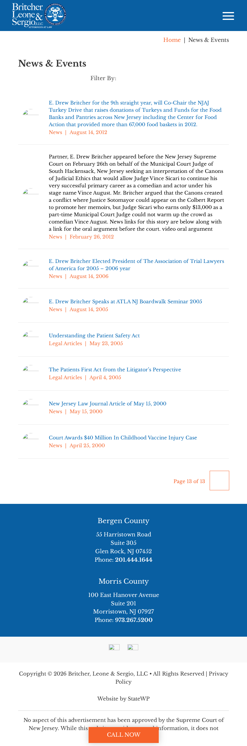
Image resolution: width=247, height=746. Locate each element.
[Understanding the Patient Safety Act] (35, 339)
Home (172, 40)
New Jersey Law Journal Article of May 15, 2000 (107, 404)
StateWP (139, 699)
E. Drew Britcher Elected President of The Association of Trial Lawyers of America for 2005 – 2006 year (136, 264)
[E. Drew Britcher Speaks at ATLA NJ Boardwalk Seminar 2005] (35, 305)
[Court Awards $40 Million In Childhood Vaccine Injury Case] (35, 441)
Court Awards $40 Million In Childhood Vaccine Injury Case (123, 438)
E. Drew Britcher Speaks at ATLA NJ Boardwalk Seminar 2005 (125, 301)
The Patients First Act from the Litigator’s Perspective (115, 370)
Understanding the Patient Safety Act (94, 335)
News (55, 132)
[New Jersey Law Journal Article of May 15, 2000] (35, 407)
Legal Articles (65, 343)
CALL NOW (123, 735)
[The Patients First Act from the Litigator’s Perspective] (35, 373)
